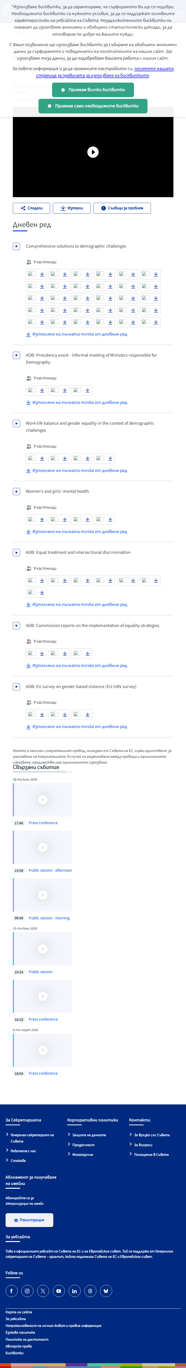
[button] (32, 274)
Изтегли (75, 208)
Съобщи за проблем (125, 208)
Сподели (35, 208)
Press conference (43, 823)
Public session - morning (49, 918)
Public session (41, 972)
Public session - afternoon (50, 870)
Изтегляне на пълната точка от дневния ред (79, 334)
